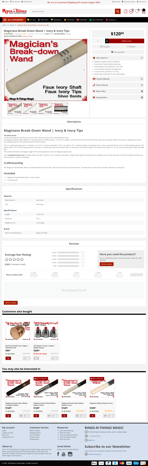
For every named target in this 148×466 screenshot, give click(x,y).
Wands (12, 25)
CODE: (47, 34)
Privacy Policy (34, 437)
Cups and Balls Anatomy (68, 435)
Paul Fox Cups (65, 439)
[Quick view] (21, 416)
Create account (7, 433)
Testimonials (34, 439)
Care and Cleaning (66, 431)
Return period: (59, 34)
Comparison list (8, 437)
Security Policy (35, 435)
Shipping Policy (35, 433)
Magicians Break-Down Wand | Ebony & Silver (45, 404)
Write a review (39, 34)
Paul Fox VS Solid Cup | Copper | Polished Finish (17, 347)
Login (4, 431)
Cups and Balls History (68, 437)
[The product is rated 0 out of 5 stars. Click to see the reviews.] (18, 34)
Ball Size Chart (65, 433)
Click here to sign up (94, 454)
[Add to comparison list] (25, 358)
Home (4, 25)
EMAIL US (91, 440)
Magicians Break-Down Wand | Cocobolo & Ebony (17, 404)
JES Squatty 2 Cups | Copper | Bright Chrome (44, 347)
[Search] (118, 11)
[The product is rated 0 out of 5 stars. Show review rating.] (26, 353)
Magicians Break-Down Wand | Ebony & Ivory (73, 404)
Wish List (5, 435)
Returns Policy (35, 431)
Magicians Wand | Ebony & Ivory (101, 403)
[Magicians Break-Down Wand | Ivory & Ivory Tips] (45, 70)
